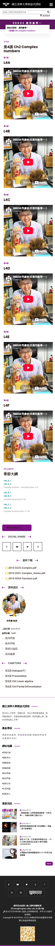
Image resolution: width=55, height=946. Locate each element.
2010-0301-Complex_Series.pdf (26, 573)
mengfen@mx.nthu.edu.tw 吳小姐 (28, 908)
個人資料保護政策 (34, 906)
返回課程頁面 (15, 528)
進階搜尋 (46, 16)
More (49, 863)
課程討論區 (11, 648)
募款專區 (7, 728)
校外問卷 (10, 643)
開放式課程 (12, 28)
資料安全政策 (19, 906)
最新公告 (7, 783)
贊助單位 (7, 758)
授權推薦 (7, 768)
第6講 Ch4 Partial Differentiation (23, 686)
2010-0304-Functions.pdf (22, 578)
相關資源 (7, 763)
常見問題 (7, 789)
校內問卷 (10, 638)
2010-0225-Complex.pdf (22, 567)
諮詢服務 (10, 654)
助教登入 (7, 794)
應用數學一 (23, 28)
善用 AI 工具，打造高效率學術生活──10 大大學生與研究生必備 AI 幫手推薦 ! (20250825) (35, 841)
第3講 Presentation (16, 675)
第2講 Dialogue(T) (15, 670)
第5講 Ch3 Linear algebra (19, 681)
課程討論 (7, 752)
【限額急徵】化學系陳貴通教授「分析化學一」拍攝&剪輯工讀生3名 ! (35, 814)
